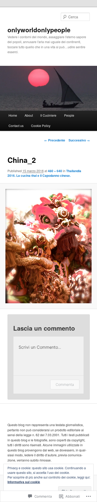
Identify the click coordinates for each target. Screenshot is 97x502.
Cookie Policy (40, 125)
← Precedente (54, 140)
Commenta (65, 384)
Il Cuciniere (48, 115)
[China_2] (48, 246)
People (69, 115)
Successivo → (79, 140)
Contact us (16, 125)
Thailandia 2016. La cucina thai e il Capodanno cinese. (44, 173)
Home (13, 115)
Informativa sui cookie (24, 482)
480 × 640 (55, 171)
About (29, 115)
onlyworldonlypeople (39, 29)
